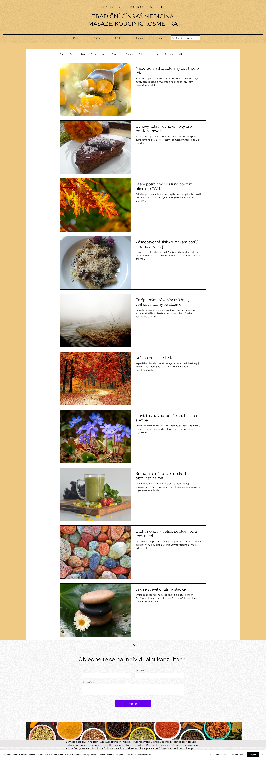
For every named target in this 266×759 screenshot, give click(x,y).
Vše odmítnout (237, 754)
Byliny (72, 54)
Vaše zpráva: (88, 682)
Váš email (139, 670)
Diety (93, 54)
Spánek (129, 54)
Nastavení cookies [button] (218, 754)
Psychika (116, 54)
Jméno (85, 670)
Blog (62, 54)
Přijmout (253, 754)
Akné (103, 54)
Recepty (169, 54)
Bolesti (142, 54)
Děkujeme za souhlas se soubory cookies (133, 754)
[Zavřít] (262, 754)
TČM (83, 54)
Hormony (155, 54)
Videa (181, 54)
